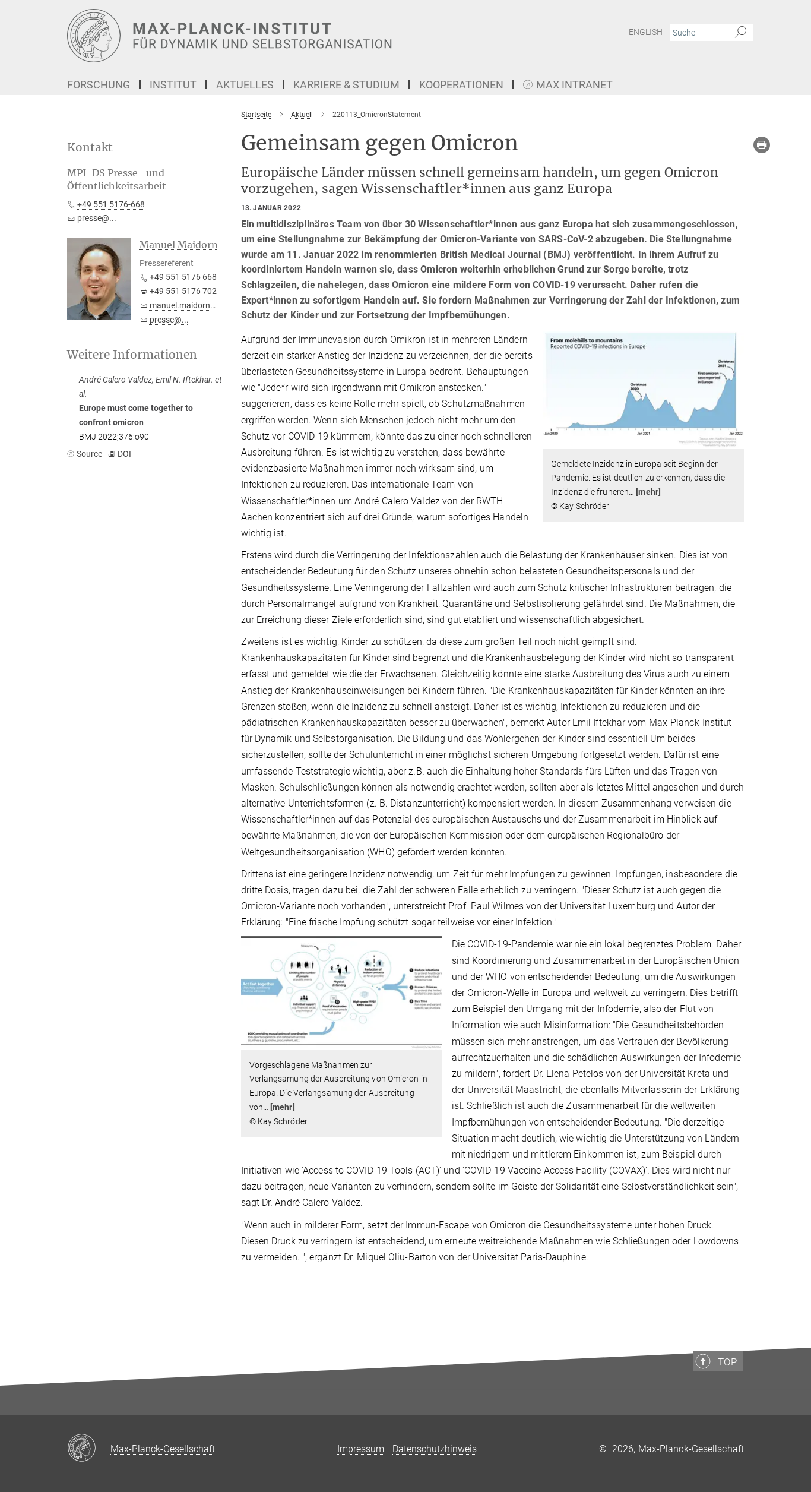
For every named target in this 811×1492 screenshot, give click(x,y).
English (646, 32)
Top (727, 1362)
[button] (733, 439)
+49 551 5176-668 (111, 204)
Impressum (360, 1449)
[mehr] (648, 492)
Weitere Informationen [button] (132, 355)
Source (89, 454)
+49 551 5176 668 (183, 277)
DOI (124, 454)
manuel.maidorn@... (187, 305)
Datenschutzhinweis (434, 1449)
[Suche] (740, 32)
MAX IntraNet (574, 85)
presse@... (96, 218)
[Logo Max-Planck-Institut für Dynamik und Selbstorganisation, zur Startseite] (289, 35)
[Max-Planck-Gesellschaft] (88, 1448)
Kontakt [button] (90, 147)
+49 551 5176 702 (183, 291)
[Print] (762, 145)
